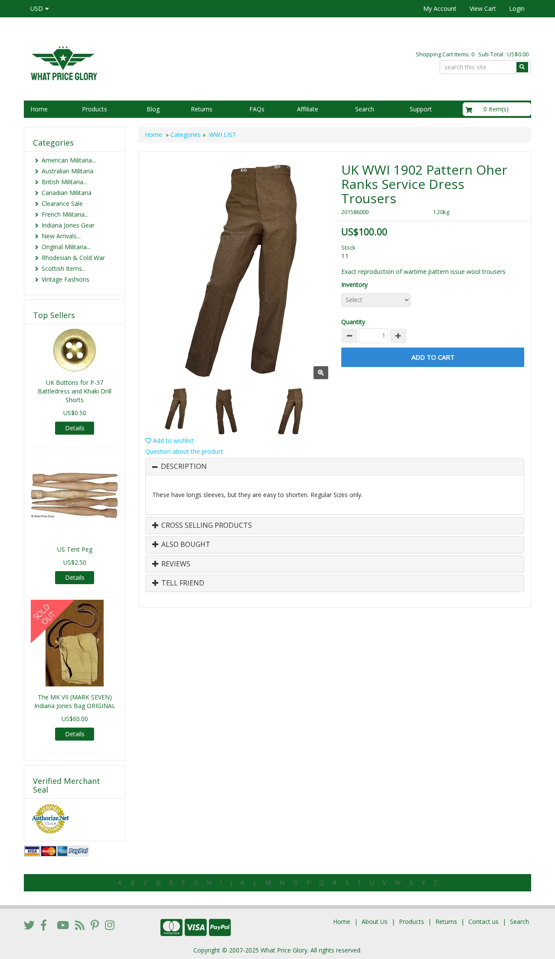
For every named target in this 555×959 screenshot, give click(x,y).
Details (75, 428)
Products (94, 109)
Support (421, 109)
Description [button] (184, 467)
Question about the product (184, 451)
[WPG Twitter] (29, 924)
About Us (375, 921)
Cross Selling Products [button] (206, 526)
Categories (185, 134)
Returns (201, 109)
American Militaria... (69, 160)
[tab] (335, 466)
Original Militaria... (66, 247)
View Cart (483, 8)
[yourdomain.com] (147, 62)
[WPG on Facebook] (43, 924)
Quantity (353, 322)
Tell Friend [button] (182, 583)
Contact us (483, 921)
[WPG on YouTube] (63, 924)
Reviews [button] (175, 564)
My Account (440, 8)
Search (364, 109)
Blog (153, 109)
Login (517, 8)
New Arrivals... (61, 236)
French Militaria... (65, 214)
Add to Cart (432, 357)
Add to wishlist (172, 440)
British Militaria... (64, 182)
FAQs (256, 109)
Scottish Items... (64, 268)
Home (39, 109)
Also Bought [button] (185, 545)
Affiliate (307, 109)
